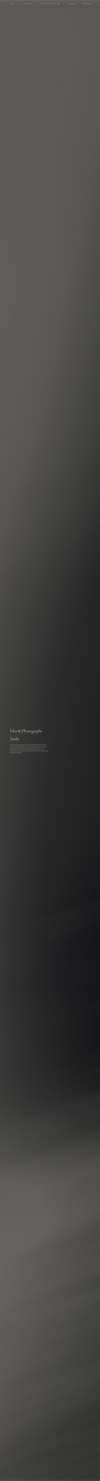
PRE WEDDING (86, 4)
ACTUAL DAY (72, 4)
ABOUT (12, 4)
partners (27, 4)
